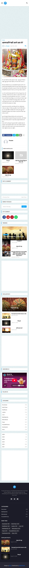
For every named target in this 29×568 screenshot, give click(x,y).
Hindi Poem (14, 407)
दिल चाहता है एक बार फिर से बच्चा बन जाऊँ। (19, 313)
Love (14, 414)
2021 (14, 446)
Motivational (14, 419)
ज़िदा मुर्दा (8, 160)
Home (3, 40)
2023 (14, 441)
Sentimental (14, 427)
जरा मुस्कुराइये (19, 240)
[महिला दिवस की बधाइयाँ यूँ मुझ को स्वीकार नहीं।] (21, 155)
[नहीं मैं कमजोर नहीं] (6, 330)
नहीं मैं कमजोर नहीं (19, 328)
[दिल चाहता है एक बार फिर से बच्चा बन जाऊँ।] (6, 316)
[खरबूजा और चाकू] (8, 170)
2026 (14, 434)
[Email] (20, 135)
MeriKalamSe (14, 417)
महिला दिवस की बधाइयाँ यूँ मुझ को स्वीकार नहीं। (21, 161)
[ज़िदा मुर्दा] (8, 155)
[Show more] (23, 135)
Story (14, 429)
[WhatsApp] (17, 135)
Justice (14, 412)
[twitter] (14, 499)
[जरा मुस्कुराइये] (6, 243)
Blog (10, 565)
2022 (14, 444)
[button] (2, 3)
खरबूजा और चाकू (8, 175)
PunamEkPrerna (14, 424)
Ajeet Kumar (22, 565)
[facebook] (11, 499)
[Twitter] (14, 135)
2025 (14, 437)
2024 (14, 439)
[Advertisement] (14, 22)
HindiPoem (14, 409)
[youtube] (17, 499)
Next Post (23, 197)
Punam (11, 140)
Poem (14, 422)
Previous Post (6, 197)
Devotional (14, 404)
